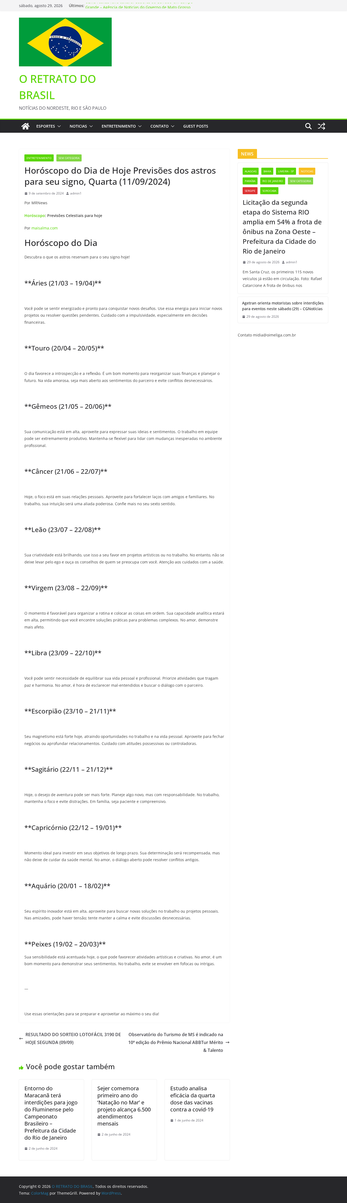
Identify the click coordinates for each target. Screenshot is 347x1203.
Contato (159, 126)
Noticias (78, 126)
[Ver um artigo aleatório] (321, 126)
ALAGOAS (250, 171)
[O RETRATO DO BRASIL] (25, 126)
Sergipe (250, 191)
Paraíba (250, 181)
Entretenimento (119, 126)
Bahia (267, 171)
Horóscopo (34, 215)
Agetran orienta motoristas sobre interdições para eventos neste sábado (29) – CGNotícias (283, 305)
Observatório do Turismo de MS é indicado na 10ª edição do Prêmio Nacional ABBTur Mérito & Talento (175, 1042)
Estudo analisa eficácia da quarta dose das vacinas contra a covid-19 (192, 1099)
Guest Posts (195, 126)
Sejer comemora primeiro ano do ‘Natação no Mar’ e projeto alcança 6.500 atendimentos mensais (124, 1106)
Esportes (45, 126)
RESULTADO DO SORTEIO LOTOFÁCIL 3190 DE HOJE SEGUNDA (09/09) (73, 1038)
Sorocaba (269, 191)
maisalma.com (44, 228)
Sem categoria (69, 158)
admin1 (76, 193)
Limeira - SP (286, 171)
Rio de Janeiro (272, 181)
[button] (58, 126)
